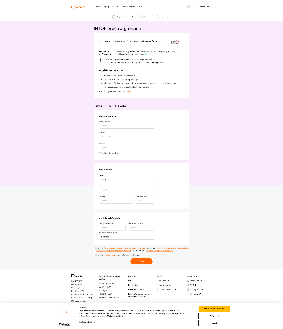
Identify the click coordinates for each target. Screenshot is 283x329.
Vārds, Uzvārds (104, 122)
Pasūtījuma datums (135, 224)
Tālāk (141, 261)
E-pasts (102, 143)
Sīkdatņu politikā (115, 316)
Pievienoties (205, 6)
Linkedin (194, 294)
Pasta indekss (141, 197)
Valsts (101, 175)
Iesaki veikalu (129, 6)
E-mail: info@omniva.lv (109, 297)
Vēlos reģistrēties (110, 153)
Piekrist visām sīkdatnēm (214, 308)
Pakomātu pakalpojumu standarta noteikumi (138, 295)
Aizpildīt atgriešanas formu (127, 17)
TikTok (193, 285)
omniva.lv (161, 281)
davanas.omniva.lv (165, 289)
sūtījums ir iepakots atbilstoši (160, 251)
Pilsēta (102, 197)
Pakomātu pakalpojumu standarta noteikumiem (125, 248)
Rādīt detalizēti (85, 322)
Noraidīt (214, 323)
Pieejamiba (133, 285)
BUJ (140, 6)
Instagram (195, 289)
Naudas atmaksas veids (108, 233)
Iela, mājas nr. (104, 186)
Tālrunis (102, 133)
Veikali (97, 6)
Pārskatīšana (148, 17)
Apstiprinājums (165, 17)
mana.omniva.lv (164, 285)
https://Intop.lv (110, 255)
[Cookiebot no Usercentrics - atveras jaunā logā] (64, 324)
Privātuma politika (136, 289)
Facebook (194, 281)
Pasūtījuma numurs (106, 224)
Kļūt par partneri (111, 6)
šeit (146, 54)
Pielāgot (213, 316)
